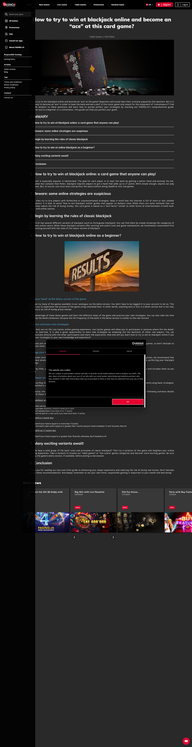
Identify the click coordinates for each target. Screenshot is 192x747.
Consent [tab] (62, 351)
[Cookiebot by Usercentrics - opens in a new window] (134, 344)
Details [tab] (96, 351)
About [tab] (129, 351)
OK (128, 402)
